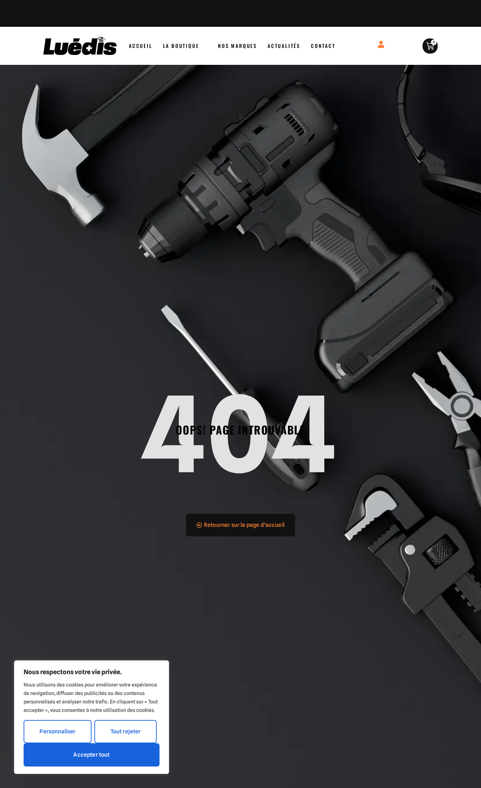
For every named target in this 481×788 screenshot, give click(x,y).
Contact (323, 45)
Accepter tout (91, 754)
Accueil (140, 45)
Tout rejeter (126, 731)
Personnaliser (57, 731)
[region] (91, 717)
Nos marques (237, 45)
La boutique (181, 45)
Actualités (284, 45)
